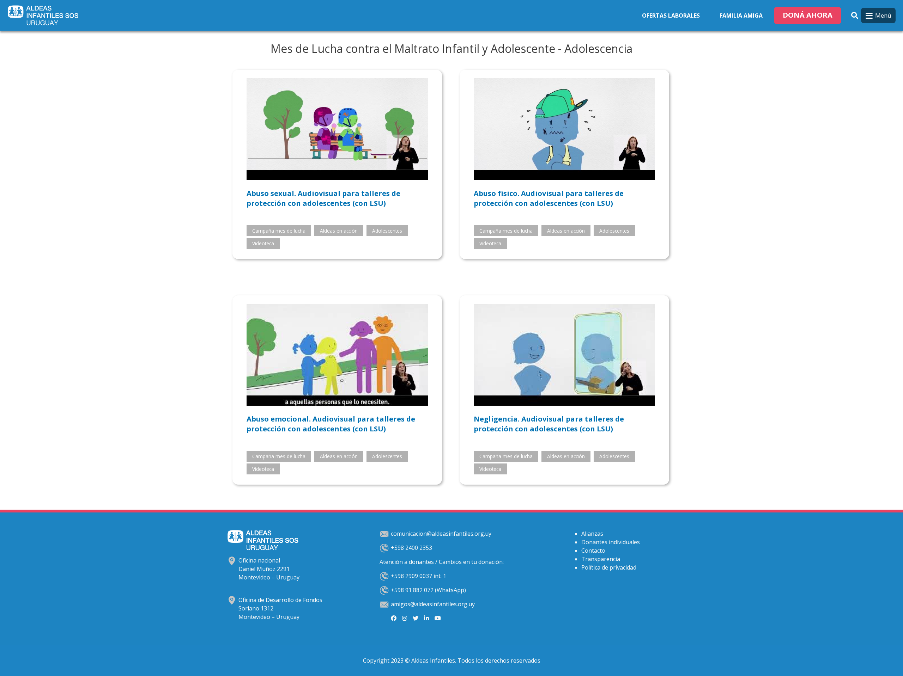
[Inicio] (44, 15)
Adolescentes (387, 230)
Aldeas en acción (339, 230)
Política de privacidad (608, 567)
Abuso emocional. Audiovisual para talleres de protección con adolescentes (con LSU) (331, 424)
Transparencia (600, 559)
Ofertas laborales (671, 15)
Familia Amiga (741, 15)
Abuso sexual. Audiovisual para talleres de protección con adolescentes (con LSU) (323, 198)
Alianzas (592, 533)
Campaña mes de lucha (278, 230)
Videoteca (263, 243)
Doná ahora (807, 15)
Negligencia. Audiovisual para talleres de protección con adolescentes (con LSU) (549, 424)
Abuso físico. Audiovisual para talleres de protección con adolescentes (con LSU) (549, 198)
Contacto (593, 550)
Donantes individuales (610, 542)
